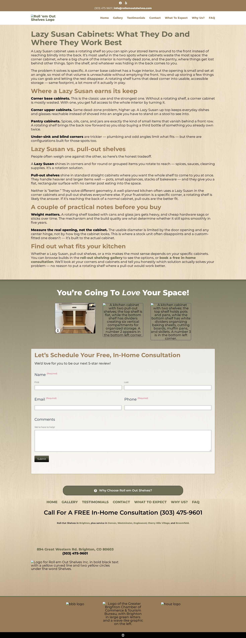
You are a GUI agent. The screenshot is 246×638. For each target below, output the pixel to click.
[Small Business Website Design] (123, 634)
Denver (112, 523)
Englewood (140, 523)
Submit (41, 458)
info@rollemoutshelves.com (133, 8)
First (36, 382)
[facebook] (120, 3)
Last (126, 382)
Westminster (124, 523)
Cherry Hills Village (159, 523)
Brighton (84, 523)
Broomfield (182, 523)
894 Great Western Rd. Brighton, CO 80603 (75, 549)
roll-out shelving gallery (101, 258)
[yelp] (126, 3)
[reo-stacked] (47, 16)
